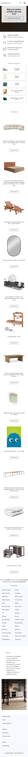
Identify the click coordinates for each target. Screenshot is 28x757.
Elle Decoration (6, 606)
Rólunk (4, 742)
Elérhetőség (5, 745)
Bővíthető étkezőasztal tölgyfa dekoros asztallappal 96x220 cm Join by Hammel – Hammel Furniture (14, 489)
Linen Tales (5, 636)
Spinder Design (6, 590)
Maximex (17, 613)
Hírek (3, 720)
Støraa (17, 603)
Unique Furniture (19, 619)
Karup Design (6, 619)
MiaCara (17, 629)
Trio (3, 613)
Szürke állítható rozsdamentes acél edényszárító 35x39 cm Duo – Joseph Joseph (14, 298)
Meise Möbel (5, 609)
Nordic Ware (18, 632)
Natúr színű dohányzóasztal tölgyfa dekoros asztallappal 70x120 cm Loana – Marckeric (14, 375)
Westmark (4, 596)
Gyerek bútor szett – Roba (14, 565)
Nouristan (17, 593)
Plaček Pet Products (20, 636)
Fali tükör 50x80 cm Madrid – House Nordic (14, 260)
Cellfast (17, 609)
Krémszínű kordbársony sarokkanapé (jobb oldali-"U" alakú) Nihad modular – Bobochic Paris (14, 142)
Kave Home (18, 606)
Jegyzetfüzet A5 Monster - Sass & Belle (14, 451)
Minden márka (6, 716)
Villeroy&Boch (6, 639)
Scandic (4, 623)
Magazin (4, 729)
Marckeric (4, 629)
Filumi (3, 626)
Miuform (17, 626)
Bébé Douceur (19, 596)
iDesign (4, 616)
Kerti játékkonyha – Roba (14, 336)
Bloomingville (18, 623)
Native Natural (6, 600)
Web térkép (5, 732)
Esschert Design (6, 632)
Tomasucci (18, 639)
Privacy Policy (6, 736)
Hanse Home (18, 600)
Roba (3, 603)
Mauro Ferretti (6, 593)
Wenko (17, 616)
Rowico (17, 590)
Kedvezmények (6, 723)
